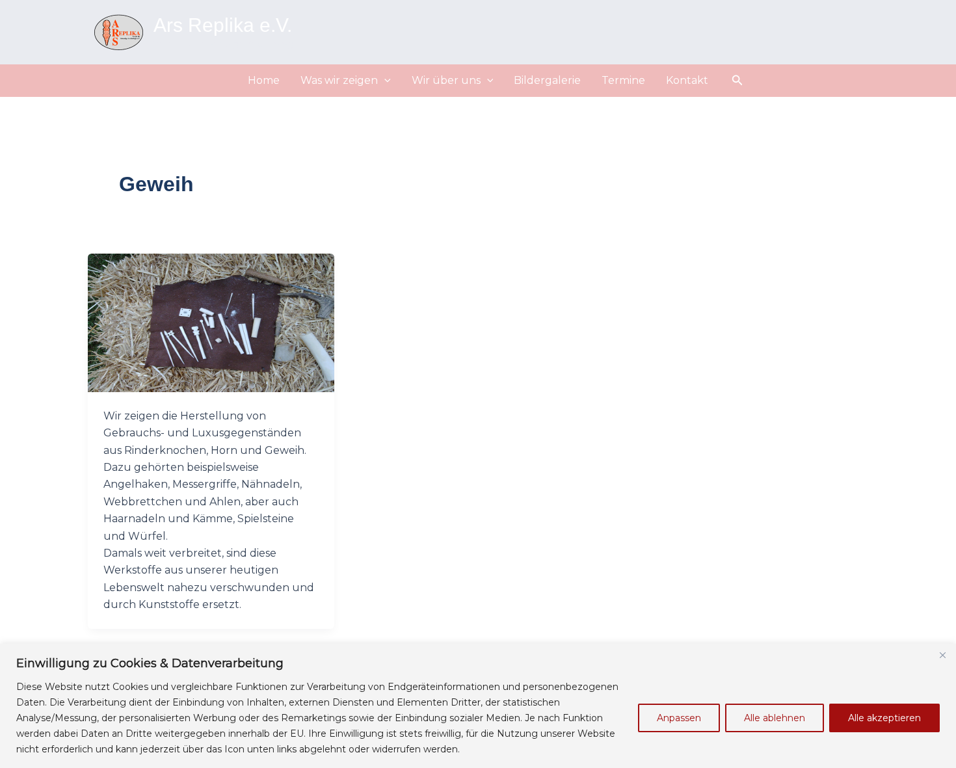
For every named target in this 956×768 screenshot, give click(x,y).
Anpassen (679, 718)
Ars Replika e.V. (222, 25)
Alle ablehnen (774, 718)
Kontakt (687, 80)
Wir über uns (446, 80)
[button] (384, 80)
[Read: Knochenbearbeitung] (211, 321)
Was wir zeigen (339, 80)
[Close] (942, 655)
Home (264, 80)
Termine (623, 80)
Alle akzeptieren (884, 718)
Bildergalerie (547, 80)
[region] (478, 706)
